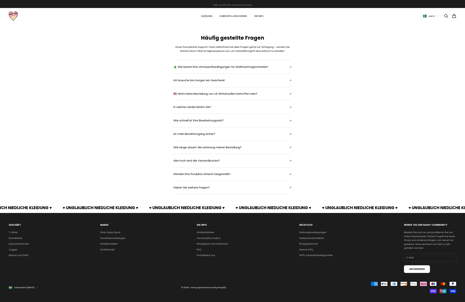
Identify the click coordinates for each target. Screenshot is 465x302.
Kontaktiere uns (206, 255)
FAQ (199, 249)
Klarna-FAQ (306, 249)
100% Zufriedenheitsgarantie (316, 255)
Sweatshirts (15, 238)
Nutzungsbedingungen (312, 232)
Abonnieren (417, 269)
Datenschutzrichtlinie (311, 238)
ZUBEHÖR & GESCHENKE (233, 16)
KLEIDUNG (206, 16)
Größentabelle (205, 232)
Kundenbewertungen (113, 238)
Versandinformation (209, 238)
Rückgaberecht (308, 243)
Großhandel (107, 249)
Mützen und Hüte (18, 255)
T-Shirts (13, 232)
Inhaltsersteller (109, 243)
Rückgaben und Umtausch (212, 243)
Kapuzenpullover (19, 243)
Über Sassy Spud (110, 232)
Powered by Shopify (215, 287)
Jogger (13, 249)
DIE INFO (259, 16)
